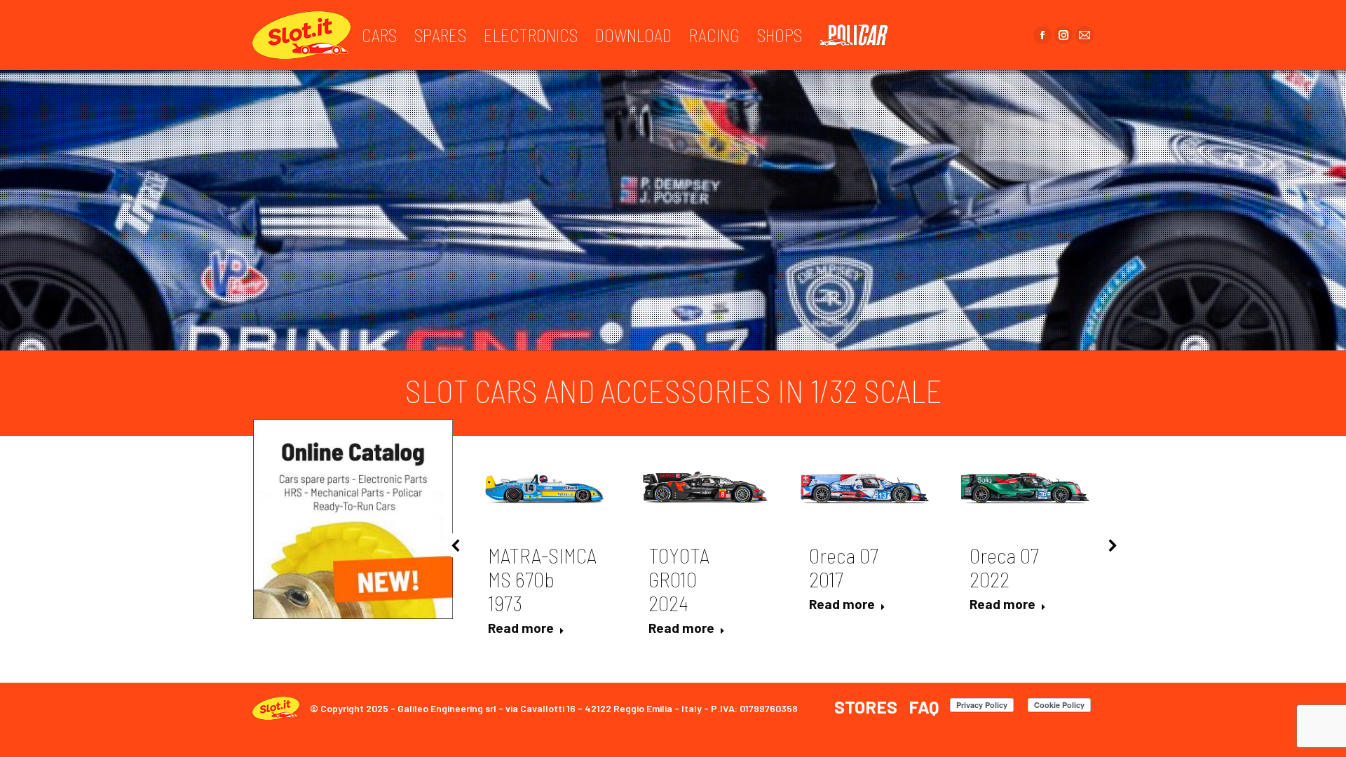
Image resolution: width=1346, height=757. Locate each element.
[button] (456, 545)
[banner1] (353, 519)
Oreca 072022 (1004, 567)
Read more (521, 628)
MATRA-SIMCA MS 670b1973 (542, 579)
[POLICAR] (861, 35)
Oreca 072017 (843, 567)
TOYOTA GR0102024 (678, 579)
